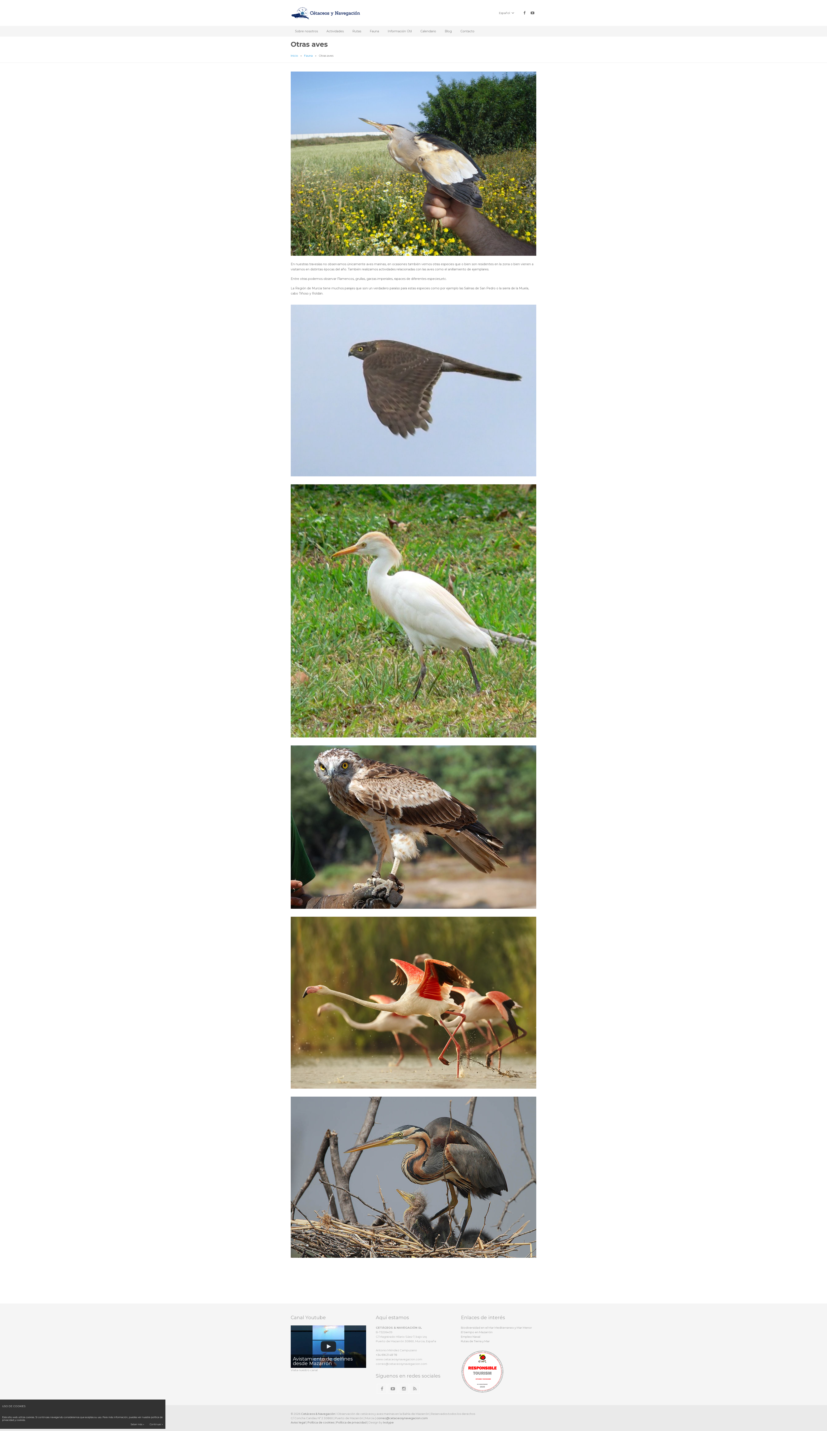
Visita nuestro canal (304, 1370)
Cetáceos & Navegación (318, 1413)
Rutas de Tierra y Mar (475, 1341)
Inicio (294, 55)
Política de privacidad (351, 1422)
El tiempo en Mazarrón (477, 1332)
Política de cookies (321, 1422)
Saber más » (137, 1424)
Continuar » (156, 1424)
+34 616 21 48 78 (386, 1354)
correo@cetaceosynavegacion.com (402, 1418)
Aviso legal (298, 1422)
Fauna (308, 55)
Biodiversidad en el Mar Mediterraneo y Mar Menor (496, 1327)
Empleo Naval (470, 1336)
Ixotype (388, 1422)
